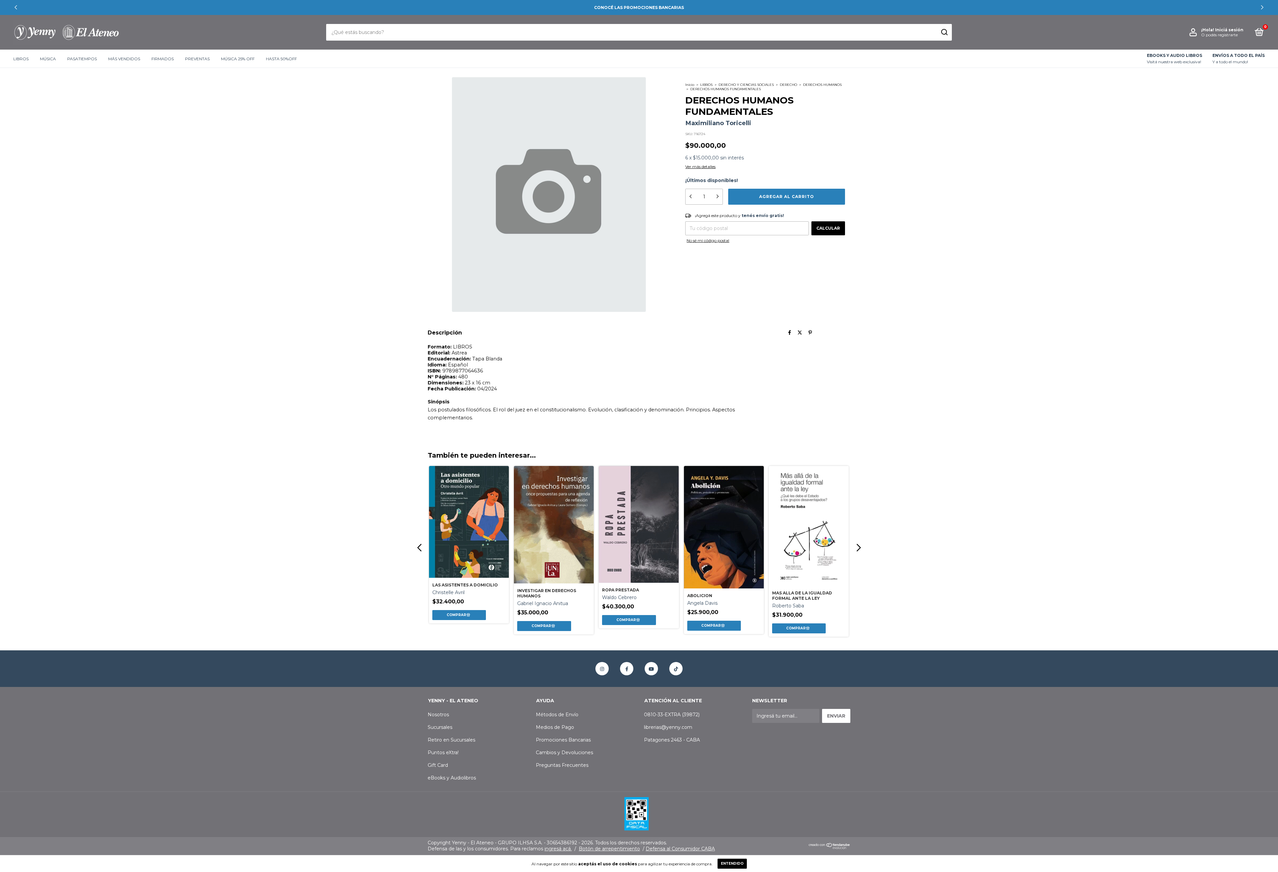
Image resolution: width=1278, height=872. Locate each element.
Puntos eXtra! (443, 753)
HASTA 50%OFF (281, 58)
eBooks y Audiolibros (452, 778)
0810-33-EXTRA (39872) (672, 715)
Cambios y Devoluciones (564, 753)
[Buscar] (944, 32)
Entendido (732, 863)
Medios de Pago (555, 727)
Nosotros (438, 715)
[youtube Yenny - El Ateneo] (651, 668)
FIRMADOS (162, 58)
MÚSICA (48, 58)
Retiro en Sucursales (451, 740)
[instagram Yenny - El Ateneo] (602, 668)
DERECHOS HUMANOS (822, 85)
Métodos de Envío (557, 715)
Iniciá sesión (1229, 29)
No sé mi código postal (708, 240)
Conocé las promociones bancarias (639, 7)
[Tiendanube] (829, 847)
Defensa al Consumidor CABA (680, 849)
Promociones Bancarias (563, 740)
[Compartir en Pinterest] (810, 332)
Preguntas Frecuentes (562, 765)
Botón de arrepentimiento (609, 849)
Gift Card (438, 765)
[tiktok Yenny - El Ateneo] (676, 668)
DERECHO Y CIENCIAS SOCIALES (746, 85)
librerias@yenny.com (668, 727)
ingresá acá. (558, 849)
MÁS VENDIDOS (124, 58)
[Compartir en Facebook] (789, 332)
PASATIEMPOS (82, 58)
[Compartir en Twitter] (799, 332)
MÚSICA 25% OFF (238, 58)
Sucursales (440, 727)
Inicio (689, 85)
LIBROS (21, 58)
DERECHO (788, 85)
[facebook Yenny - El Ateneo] (626, 668)
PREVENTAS (197, 58)
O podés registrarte (1219, 34)
